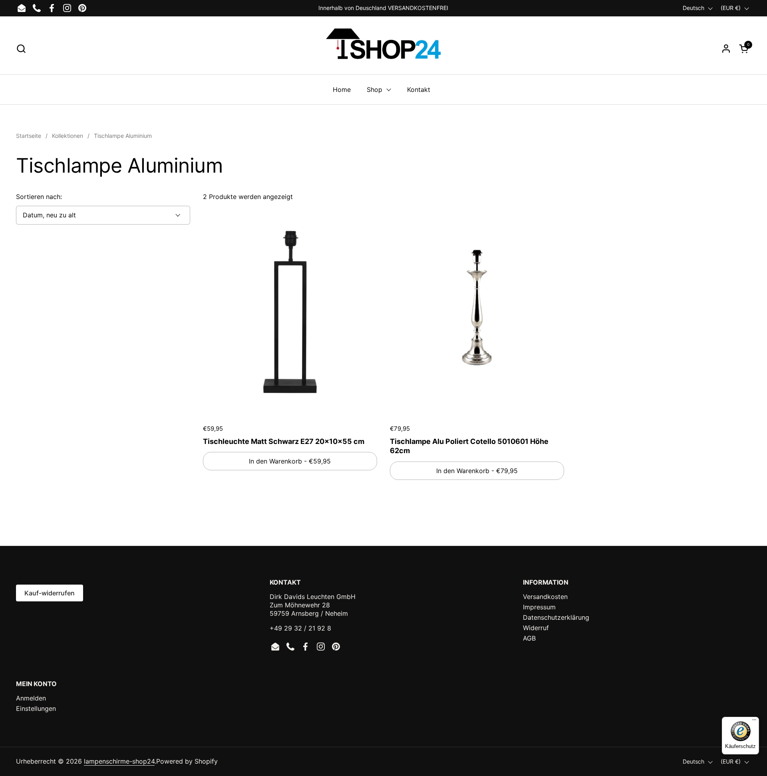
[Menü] (754, 721)
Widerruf (536, 628)
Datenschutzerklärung (556, 617)
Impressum (539, 607)
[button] (21, 49)
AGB (529, 638)
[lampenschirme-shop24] (383, 48)
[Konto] (726, 49)
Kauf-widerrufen (49, 593)
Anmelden (31, 698)
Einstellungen (36, 708)
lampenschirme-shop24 (119, 761)
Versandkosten (545, 597)
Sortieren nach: (39, 197)
